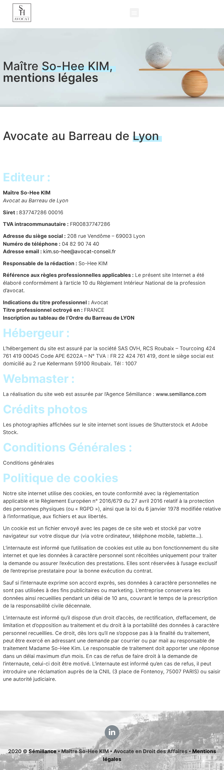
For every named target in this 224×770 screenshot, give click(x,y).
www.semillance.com (181, 394)
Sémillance (43, 751)
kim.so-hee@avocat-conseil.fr (79, 251)
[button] (134, 12)
